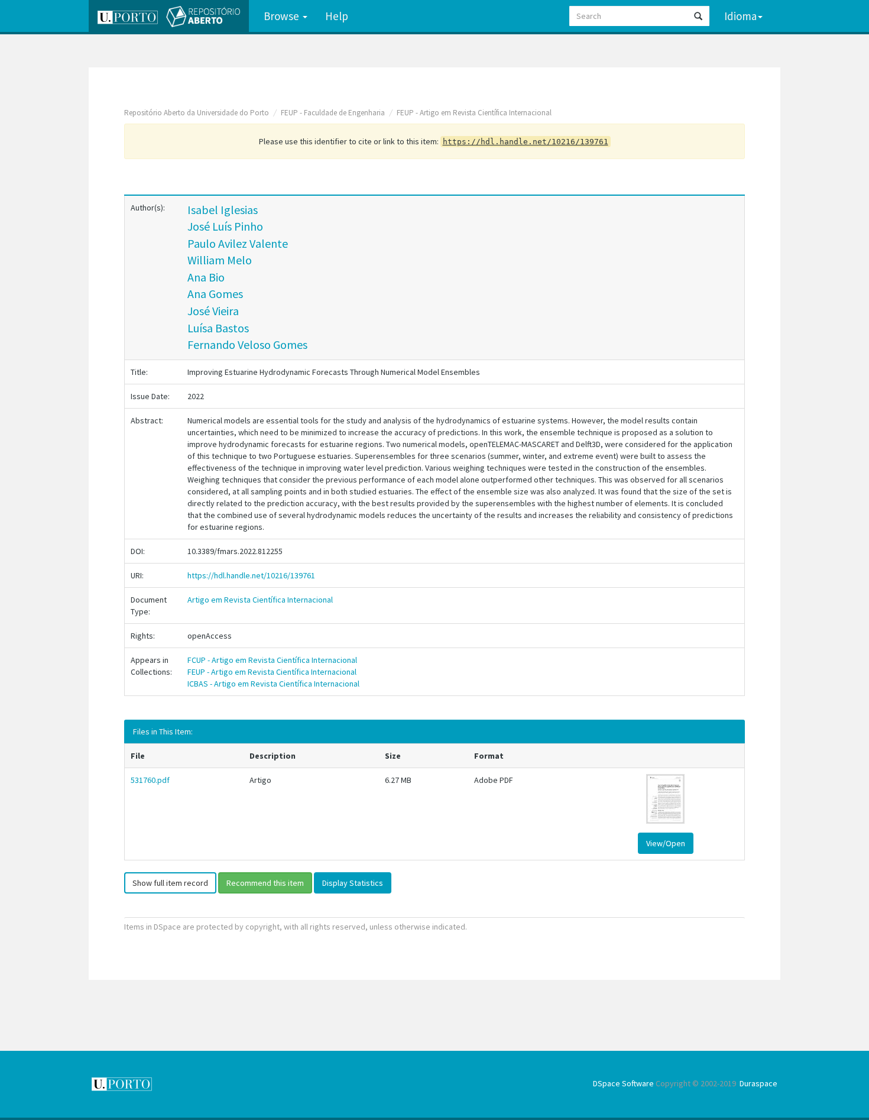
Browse (282, 16)
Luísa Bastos (218, 328)
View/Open (665, 843)
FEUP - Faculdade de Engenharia (333, 113)
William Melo (219, 260)
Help (336, 16)
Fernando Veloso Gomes (247, 344)
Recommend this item (265, 883)
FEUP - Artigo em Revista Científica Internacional (474, 113)
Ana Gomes (215, 293)
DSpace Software (623, 1083)
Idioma (740, 16)
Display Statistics (352, 883)
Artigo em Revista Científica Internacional (260, 599)
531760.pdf (150, 780)
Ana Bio (206, 277)
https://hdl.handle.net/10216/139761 (251, 575)
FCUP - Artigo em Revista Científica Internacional (272, 660)
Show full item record (170, 883)
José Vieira (213, 310)
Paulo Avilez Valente (237, 243)
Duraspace (758, 1083)
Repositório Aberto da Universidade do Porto (196, 113)
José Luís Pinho (225, 226)
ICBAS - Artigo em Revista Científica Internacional (273, 683)
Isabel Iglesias (222, 209)
